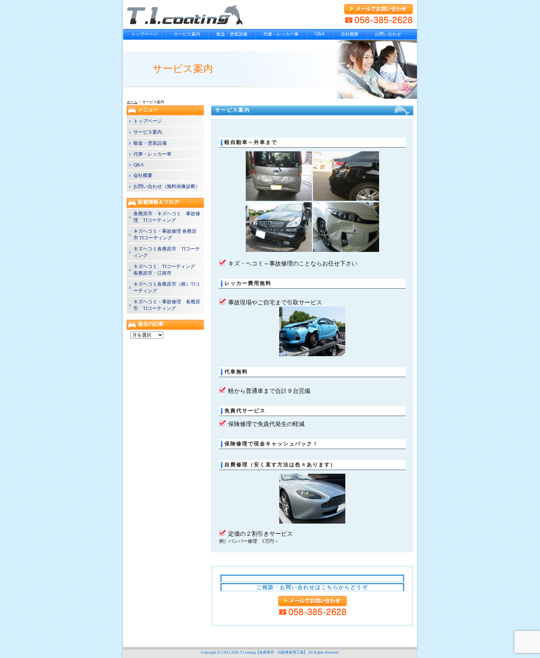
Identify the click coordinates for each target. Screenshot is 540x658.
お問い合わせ (388, 34)
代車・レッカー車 (281, 34)
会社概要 (350, 34)
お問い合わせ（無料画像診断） (166, 186)
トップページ (144, 34)
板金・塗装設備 (231, 34)
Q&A (320, 33)
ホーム (132, 102)
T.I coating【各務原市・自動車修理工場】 (273, 652)
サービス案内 (187, 34)
